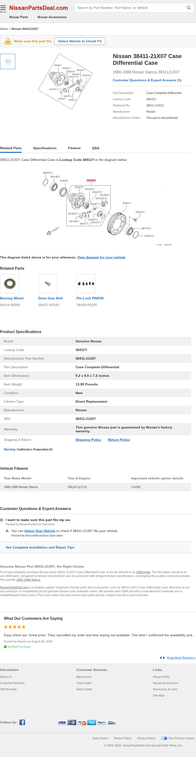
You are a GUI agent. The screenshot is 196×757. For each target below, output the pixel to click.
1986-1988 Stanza (28, 579)
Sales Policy (100, 738)
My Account (83, 677)
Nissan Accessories (52, 17)
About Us (6, 677)
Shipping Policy (88, 440)
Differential (143, 572)
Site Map (158, 695)
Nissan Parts (18, 17)
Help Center (84, 689)
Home (4, 29)
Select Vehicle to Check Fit (80, 41)
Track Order (84, 683)
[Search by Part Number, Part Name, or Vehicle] (189, 8)
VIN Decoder (8, 689)
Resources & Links (165, 689)
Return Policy (119, 440)
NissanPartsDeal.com (14, 587)
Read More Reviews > (181, 657)
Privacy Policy (146, 738)
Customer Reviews (12, 683)
